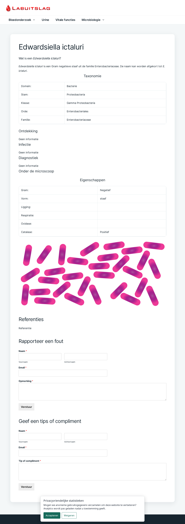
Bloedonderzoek (20, 20)
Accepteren (52, 515)
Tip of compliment (30, 460)
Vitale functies (65, 20)
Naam (23, 351)
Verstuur (26, 406)
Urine (45, 20)
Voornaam (23, 362)
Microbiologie (91, 20)
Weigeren (69, 515)
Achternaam (69, 362)
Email (22, 367)
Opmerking (26, 381)
